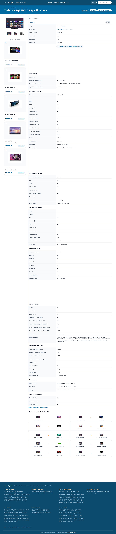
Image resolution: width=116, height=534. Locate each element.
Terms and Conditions (26, 527)
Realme (82, 494)
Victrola (18, 494)
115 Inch (65, 513)
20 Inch (67, 520)
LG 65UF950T (8, 141)
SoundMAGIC (61, 493)
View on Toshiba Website (38, 407)
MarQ (66, 496)
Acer (27, 517)
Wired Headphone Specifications (103, 491)
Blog (5, 527)
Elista (15, 496)
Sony (18, 491)
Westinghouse (23, 517)
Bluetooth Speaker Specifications (38, 491)
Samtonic (13, 520)
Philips (26, 497)
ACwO (5, 500)
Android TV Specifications (37, 513)
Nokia (72, 496)
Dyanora (18, 496)
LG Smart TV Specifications (11, 143)
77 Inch (76, 510)
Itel (9, 517)
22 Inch (80, 515)
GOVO (25, 499)
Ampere (15, 493)
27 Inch (73, 515)
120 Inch (60, 510)
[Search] (110, 2)
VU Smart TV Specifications (11, 62)
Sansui (14, 510)
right (23, 34)
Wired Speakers (49, 491)
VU (17, 509)
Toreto (21, 497)
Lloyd (11, 510)
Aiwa (22, 496)
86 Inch (79, 510)
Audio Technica (62, 491)
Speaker (50, 2)
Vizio (12, 493)
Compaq (11, 496)
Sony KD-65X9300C (10, 114)
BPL (23, 509)
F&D (15, 494)
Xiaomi (63, 503)
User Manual (85, 10)
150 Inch (73, 513)
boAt (13, 497)
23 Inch (71, 518)
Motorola (11, 513)
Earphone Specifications (91, 491)
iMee (24, 518)
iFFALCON (10, 515)
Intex (8, 510)
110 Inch (64, 521)
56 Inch (71, 512)
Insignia (17, 517)
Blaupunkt (23, 494)
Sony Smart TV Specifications (11, 89)
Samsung (24, 500)
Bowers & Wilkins (20, 499)
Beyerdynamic (62, 494)
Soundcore (6, 494)
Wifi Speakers (50, 493)
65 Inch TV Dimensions (69, 29)
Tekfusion (78, 493)
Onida (5, 512)
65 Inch (68, 509)
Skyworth (6, 517)
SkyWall (14, 518)
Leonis (27, 520)
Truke (60, 499)
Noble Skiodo (10, 512)
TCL (24, 497)
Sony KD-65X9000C (10, 87)
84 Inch (79, 520)
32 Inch (79, 509)
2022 (64, 26)
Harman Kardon (62, 497)
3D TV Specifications (36, 510)
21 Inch (79, 517)
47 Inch (71, 517)
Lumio (15, 521)
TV (67, 2)
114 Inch (65, 515)
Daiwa (23, 515)
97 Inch (68, 521)
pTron (10, 500)
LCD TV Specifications (45, 509)
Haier (5, 510)
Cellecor (25, 496)
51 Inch (64, 518)
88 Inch (75, 520)
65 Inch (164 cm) (60, 29)
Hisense (5, 499)
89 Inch (80, 513)
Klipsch (72, 494)
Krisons (5, 497)
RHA (83, 497)
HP (69, 500)
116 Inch (69, 515)
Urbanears (68, 494)
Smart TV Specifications (45, 510)
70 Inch (64, 509)
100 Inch (72, 510)
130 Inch (60, 513)
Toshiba (14, 7)
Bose (10, 494)
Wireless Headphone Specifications (93, 493)
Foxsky (9, 497)
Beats (82, 493)
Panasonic (68, 497)
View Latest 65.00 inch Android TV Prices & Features (70, 46)
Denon (74, 493)
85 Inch (64, 510)
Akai (9, 521)
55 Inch (75, 517)
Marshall (21, 491)
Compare (94, 10)
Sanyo (17, 515)
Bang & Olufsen (7, 493)
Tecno (63, 496)
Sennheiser (6, 496)
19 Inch (82, 520)
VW (9, 520)
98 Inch (64, 512)
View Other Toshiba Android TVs (104, 10)
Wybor (26, 515)
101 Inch (60, 515)
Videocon (18, 510)
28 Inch (79, 518)
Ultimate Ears (7, 491)
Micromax (27, 509)
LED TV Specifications (36, 509)
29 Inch (60, 518)
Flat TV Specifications (46, 512)
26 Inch (75, 518)
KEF (18, 493)
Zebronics (28, 494)
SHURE (65, 499)
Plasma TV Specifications (36, 512)
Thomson (6, 513)
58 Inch (79, 512)
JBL (12, 494)
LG (8, 500)
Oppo (69, 496)
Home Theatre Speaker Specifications (39, 493)
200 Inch (60, 509)
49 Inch (71, 520)
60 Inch (72, 509)
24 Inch (60, 517)
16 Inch (68, 510)
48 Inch (64, 520)
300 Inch (69, 513)
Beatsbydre (13, 499)
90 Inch (72, 521)
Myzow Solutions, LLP (71, 532)
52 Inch (67, 512)
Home (5, 7)
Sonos (11, 491)
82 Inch (60, 512)
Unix (20, 500)
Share (109, 22)
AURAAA (6, 518)
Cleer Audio (70, 499)
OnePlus (78, 494)
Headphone (63, 2)
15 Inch (82, 517)
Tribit (15, 491)
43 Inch (67, 518)
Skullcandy (15, 500)
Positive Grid (22, 493)
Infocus (22, 510)
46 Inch (64, 517)
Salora (26, 510)
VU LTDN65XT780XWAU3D (11, 60)
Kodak (5, 515)
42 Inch (67, 517)
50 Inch (60, 520)
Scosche (27, 493)
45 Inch (60, 521)
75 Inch (76, 515)
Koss (75, 494)
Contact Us (10, 527)
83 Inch (75, 512)
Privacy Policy (17, 527)
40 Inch (75, 509)
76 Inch (77, 513)
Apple (9, 499)
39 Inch (82, 518)
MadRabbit (16, 497)
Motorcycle (56, 2)
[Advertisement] (70, 59)
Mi (18, 500)
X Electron (6, 520)
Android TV (10, 7)
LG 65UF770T (8, 168)
